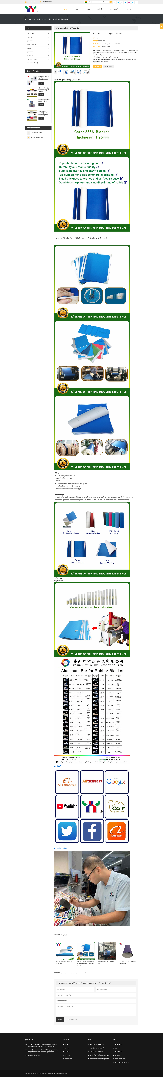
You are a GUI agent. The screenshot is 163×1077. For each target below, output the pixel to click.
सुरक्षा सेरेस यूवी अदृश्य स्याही (97, 1048)
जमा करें (60, 1019)
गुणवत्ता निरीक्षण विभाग (60, 848)
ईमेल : (26, 1055)
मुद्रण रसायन (30, 52)
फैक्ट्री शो (99, 9)
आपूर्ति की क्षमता (97, 46)
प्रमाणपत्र (67, 1055)
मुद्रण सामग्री (37, 19)
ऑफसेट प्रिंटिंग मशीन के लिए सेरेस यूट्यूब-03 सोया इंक (43, 89)
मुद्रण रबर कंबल (83, 973)
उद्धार (66, 1044)
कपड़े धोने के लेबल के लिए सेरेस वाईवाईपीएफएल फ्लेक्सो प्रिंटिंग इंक (43, 78)
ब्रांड (94, 38)
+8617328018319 (47, 2)
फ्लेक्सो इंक (29, 37)
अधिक (41, 83)
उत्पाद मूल (95, 41)
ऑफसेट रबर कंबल (72, 973)
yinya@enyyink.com (33, 2)
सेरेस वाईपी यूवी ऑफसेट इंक (96, 1044)
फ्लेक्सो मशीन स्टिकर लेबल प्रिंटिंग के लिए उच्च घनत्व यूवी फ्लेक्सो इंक (43, 113)
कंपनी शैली (57, 766)
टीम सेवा (67, 1048)
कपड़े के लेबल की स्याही (32, 63)
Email (97, 66)
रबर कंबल (44, 19)
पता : (26, 1044)
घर (57, 9)
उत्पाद (65, 9)
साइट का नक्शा (68, 1059)
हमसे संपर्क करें (114, 9)
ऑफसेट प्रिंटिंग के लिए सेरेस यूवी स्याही (99, 1055)
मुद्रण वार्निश (30, 48)
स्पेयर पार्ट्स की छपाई (32, 59)
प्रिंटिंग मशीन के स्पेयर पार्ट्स (121, 1062)
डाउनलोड (108, 66)
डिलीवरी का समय (97, 43)
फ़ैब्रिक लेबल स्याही (31, 44)
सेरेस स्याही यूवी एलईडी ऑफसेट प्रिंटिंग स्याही (43, 100)
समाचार (77, 9)
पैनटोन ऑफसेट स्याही (120, 1059)
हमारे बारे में (129, 9)
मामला (88, 9)
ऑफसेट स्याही (30, 33)
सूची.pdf (64, 935)
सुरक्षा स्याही (29, 41)
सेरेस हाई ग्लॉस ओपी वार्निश (96, 1051)
